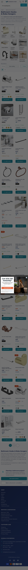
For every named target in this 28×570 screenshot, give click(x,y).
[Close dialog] (26, 277)
